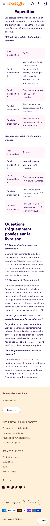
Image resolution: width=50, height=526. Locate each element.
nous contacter (24, 359)
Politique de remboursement (16, 437)
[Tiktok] (16, 487)
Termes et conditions (12, 432)
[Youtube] (8, 487)
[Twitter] (24, 487)
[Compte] (38, 3)
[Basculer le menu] (3, 3)
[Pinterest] (20, 487)
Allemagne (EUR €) (12, 502)
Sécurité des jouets (11, 442)
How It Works (9, 471)
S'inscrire (11, 409)
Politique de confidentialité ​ (15, 428)
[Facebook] (3, 487)
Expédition (7, 461)
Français (32, 502)
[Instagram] (12, 487)
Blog (4, 466)
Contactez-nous (10, 457)
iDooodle (22, 519)
